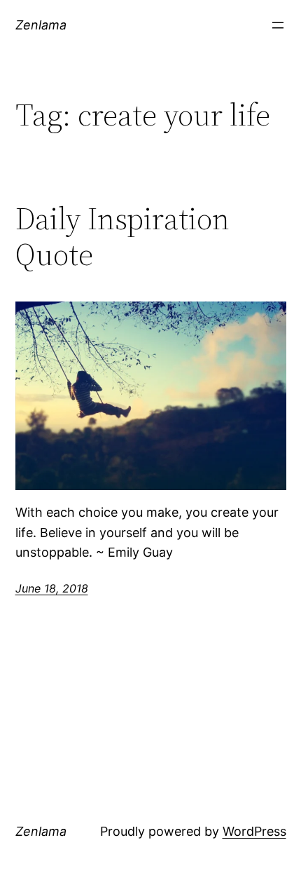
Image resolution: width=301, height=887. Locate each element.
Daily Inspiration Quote (122, 236)
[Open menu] (278, 25)
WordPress (254, 831)
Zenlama (40, 25)
